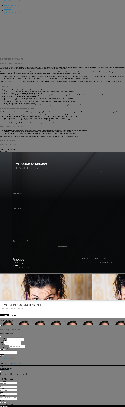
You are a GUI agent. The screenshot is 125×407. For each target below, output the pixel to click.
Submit (2, 355)
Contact (2, 2)
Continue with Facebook (7, 358)
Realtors (6, 10)
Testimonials (7, 9)
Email (1, 342)
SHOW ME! (4, 315)
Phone (2, 344)
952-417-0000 (18, 363)
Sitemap (96, 258)
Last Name (3, 340)
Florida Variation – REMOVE (12, 12)
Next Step (3, 349)
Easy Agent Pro (30, 267)
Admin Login (107, 258)
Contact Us (7, 14)
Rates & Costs (8, 7)
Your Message (4, 348)
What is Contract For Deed (11, 5)
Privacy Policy (85, 258)
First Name (3, 338)
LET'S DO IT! (4, 369)
